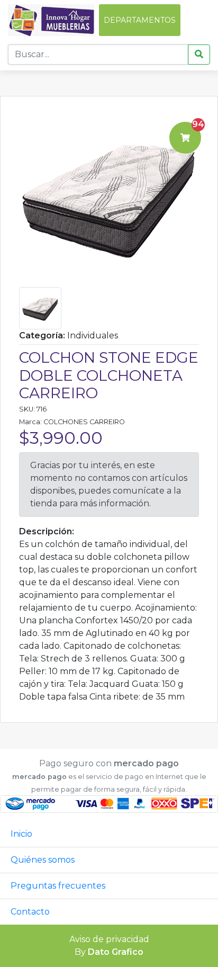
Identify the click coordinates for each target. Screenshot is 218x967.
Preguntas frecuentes (58, 886)
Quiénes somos (43, 860)
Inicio (21, 834)
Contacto (30, 912)
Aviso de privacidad (109, 939)
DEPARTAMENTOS (140, 20)
